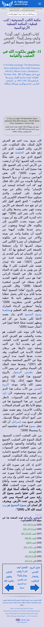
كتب (32, 602)
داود (4, 393)
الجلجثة (19, 152)
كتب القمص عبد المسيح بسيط (22, 584)
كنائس (22, 602)
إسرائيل (16, 421)
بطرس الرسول (23, 372)
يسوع (32, 425)
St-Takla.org (3, 8)
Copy (18, 620)
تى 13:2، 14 (30, 547)
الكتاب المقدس (37, 600)
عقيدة (39, 602)
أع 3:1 (32, 552)
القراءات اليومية (20, 600)
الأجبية (13, 600)
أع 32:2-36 (30, 556)
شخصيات (27, 602)
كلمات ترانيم (13, 602)
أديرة (18, 602)
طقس (5, 600)
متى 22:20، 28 (28, 533)
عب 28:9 (31, 542)
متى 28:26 (30, 538)
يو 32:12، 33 (29, 524)
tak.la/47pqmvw (22, 622)
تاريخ (36, 602)
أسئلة (9, 600)
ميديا (7, 602)
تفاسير (27, 600)
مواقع (21, 605)
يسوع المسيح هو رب (14, 505)
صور (4, 602)
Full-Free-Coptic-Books (14, 8)
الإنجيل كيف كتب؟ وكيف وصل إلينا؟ (22, 571)
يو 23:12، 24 (29, 529)
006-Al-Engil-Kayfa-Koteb (28, 10)
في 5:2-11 (30, 561)
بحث (31, 600)
